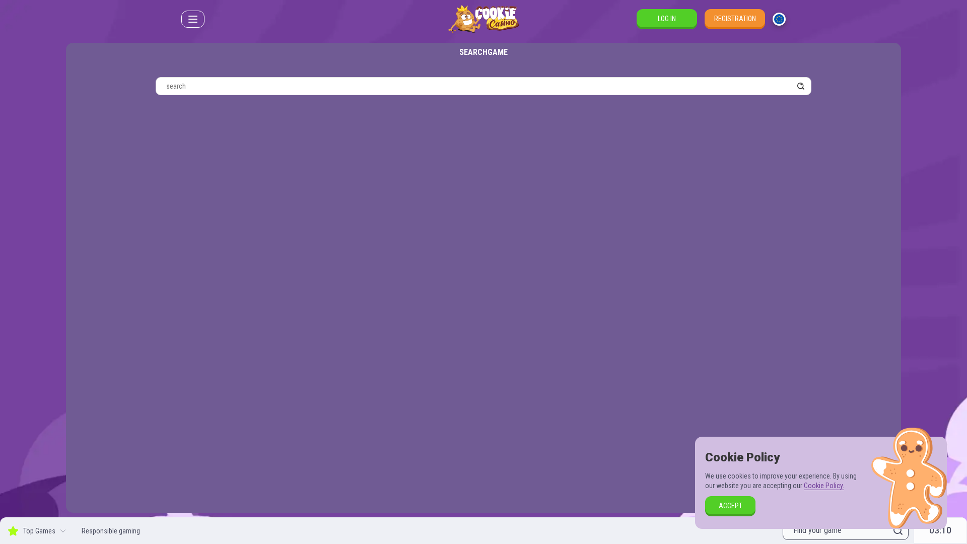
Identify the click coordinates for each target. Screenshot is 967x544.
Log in (667, 19)
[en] (779, 19)
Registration (735, 19)
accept (730, 506)
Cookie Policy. (824, 486)
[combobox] (779, 19)
